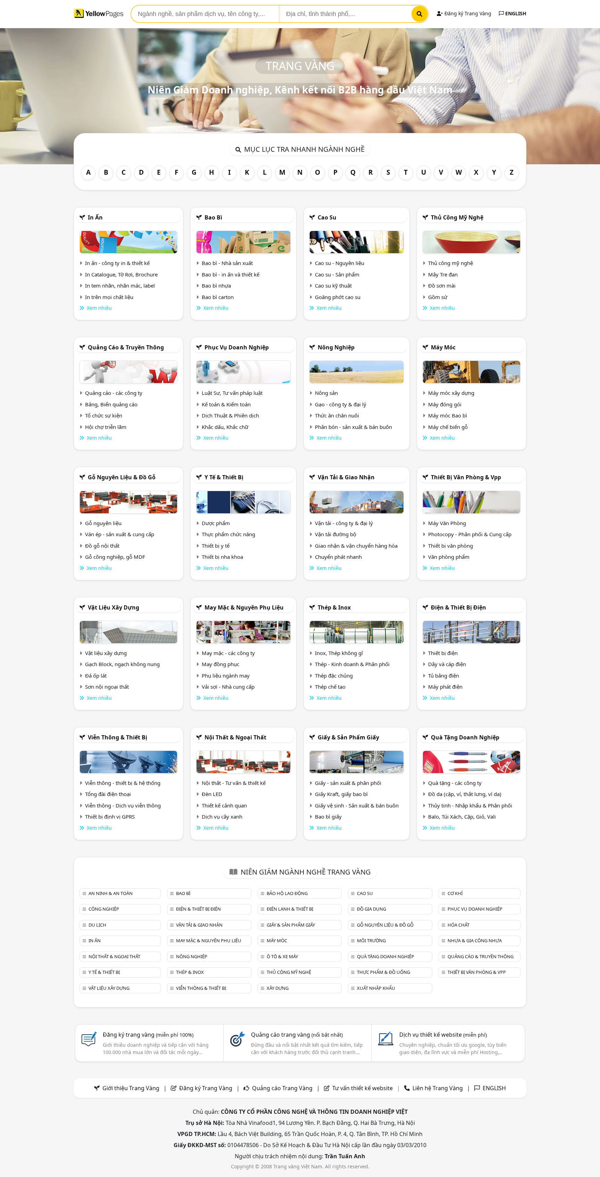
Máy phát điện (445, 686)
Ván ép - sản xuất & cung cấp (119, 534)
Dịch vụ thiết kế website (443, 1034)
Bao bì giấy (328, 816)
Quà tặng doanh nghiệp (465, 737)
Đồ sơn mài (442, 285)
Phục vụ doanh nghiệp (237, 347)
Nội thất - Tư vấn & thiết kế (234, 782)
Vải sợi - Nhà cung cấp (228, 686)
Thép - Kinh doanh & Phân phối (352, 664)
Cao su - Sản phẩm (337, 274)
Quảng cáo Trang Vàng (282, 1088)
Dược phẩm (216, 523)
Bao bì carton (218, 296)
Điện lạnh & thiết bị (290, 909)
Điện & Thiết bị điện (458, 607)
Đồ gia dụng (371, 909)
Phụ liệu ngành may (226, 675)
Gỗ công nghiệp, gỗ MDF (115, 556)
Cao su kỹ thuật (333, 285)
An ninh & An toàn (111, 893)
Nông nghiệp (336, 347)
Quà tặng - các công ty (455, 782)
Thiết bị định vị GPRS (110, 816)
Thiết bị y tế (216, 545)
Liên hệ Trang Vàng (437, 1088)
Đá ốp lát (96, 675)
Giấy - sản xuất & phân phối (348, 782)
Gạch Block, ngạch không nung (122, 664)
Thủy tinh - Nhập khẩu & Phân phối (470, 805)
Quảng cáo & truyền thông (126, 347)
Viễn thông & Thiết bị (117, 737)
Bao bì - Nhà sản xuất (227, 262)
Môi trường (371, 940)
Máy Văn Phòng (447, 523)
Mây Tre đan (443, 274)
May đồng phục (220, 664)
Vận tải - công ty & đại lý (344, 523)
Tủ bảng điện (443, 675)
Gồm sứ (437, 296)
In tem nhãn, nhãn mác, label (120, 285)
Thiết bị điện (443, 652)
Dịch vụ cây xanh (222, 816)
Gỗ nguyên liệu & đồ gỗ (122, 477)
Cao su (327, 217)
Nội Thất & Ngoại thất (235, 737)
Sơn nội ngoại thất (107, 686)
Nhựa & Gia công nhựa (475, 940)
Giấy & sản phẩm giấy (348, 737)
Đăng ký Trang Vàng (467, 13)
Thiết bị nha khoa (222, 556)
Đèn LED (212, 793)
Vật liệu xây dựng (113, 607)
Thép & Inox (334, 607)
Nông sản (326, 392)
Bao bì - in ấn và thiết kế (230, 274)
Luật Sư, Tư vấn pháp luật (232, 392)
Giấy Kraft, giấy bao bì (341, 793)
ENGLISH (515, 13)
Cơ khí (455, 893)
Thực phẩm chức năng (228, 534)
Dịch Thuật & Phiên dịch (230, 415)
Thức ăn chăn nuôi (337, 415)
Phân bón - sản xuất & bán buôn (353, 426)
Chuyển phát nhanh (338, 556)
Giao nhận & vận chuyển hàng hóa (356, 545)
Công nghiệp (104, 909)
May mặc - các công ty (228, 652)
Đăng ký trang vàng (148, 1034)
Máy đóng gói (444, 404)
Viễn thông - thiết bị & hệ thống (122, 782)
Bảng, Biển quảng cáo (111, 404)
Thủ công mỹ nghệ (457, 217)
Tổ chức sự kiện (103, 415)
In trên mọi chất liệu (109, 296)
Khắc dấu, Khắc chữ (225, 426)
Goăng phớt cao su (337, 296)
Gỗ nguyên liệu (103, 523)
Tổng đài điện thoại (108, 793)
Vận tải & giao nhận (346, 477)
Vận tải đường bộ (335, 534)
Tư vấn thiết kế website (363, 1088)
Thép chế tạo (330, 686)
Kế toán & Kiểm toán (226, 404)
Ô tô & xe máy (282, 956)
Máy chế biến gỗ (448, 426)
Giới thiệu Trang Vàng (130, 1088)
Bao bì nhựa (216, 285)
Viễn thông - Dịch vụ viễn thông (123, 805)
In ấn (95, 217)
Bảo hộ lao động (287, 893)
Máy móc (443, 347)
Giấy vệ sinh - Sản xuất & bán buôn (357, 805)
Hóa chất (458, 925)
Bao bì (213, 217)
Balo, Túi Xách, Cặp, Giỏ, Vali (462, 816)
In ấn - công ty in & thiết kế (117, 262)
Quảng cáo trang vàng (297, 1034)
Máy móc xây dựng (451, 392)
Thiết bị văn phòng (450, 545)
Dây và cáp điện (447, 664)
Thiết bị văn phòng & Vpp (466, 477)
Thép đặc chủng (334, 675)
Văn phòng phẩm (448, 556)
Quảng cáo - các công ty (113, 392)
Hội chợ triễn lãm (105, 426)
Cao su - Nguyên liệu (339, 262)
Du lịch (97, 925)
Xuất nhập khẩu (376, 988)
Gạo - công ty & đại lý (340, 404)
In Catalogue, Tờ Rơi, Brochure (121, 274)
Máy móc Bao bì (447, 415)
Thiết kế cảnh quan (224, 805)
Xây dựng (278, 988)
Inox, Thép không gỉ (339, 652)
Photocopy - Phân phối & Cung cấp (469, 534)
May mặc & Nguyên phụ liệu (244, 607)
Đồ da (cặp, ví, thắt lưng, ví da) (464, 793)
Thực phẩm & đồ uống (383, 972)
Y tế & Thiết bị (224, 477)
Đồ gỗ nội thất (102, 545)
